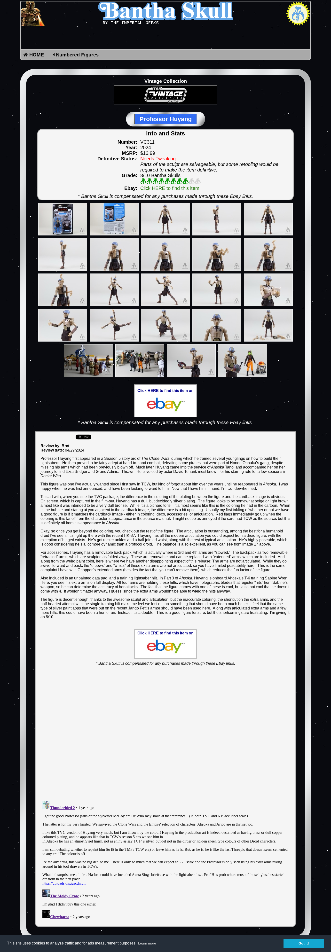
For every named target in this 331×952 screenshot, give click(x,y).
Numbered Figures (77, 54)
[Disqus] (165, 730)
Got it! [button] (304, 943)
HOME (36, 54)
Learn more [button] (147, 943)
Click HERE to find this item (169, 188)
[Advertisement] (165, 37)
